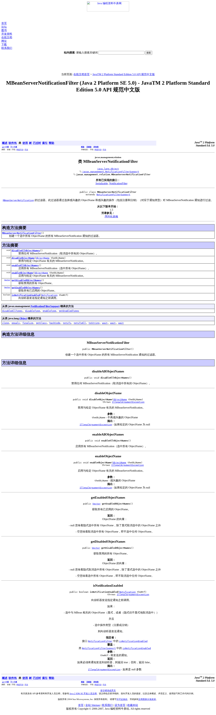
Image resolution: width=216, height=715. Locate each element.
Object (23, 318)
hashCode (54, 323)
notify (67, 323)
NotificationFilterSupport (113, 194)
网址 (4, 40)
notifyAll (80, 323)
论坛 (4, 26)
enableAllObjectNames (25, 265)
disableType (32, 311)
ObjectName (42, 258)
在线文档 (6, 37)
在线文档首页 (81, 74)
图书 (4, 30)
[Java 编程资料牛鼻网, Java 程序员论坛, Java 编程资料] (108, 10)
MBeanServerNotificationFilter (21, 233)
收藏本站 (132, 705)
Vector (7, 280)
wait (104, 323)
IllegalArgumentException (128, 402)
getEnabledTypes (69, 311)
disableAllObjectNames (26, 250)
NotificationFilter (118, 183)
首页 (4, 23)
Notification (49, 295)
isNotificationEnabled (26, 295)
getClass (41, 323)
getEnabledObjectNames (26, 287)
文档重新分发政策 (147, 699)
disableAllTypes (12, 311)
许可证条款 (121, 699)
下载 (4, 44)
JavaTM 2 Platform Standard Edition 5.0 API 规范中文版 (123, 74)
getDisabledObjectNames (26, 280)
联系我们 (6, 48)
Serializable (102, 183)
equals (16, 323)
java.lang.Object (108, 168)
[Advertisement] (108, 16)
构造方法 (20, 149)
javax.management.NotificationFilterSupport (110, 171)
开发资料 (6, 33)
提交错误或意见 (108, 690)
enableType (49, 311)
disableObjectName (23, 258)
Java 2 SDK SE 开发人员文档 (83, 693)
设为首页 (120, 705)
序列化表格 (111, 216)
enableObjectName (22, 273)
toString (94, 323)
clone (5, 323)
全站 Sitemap (92, 705)
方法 (26, 149)
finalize (27, 323)
